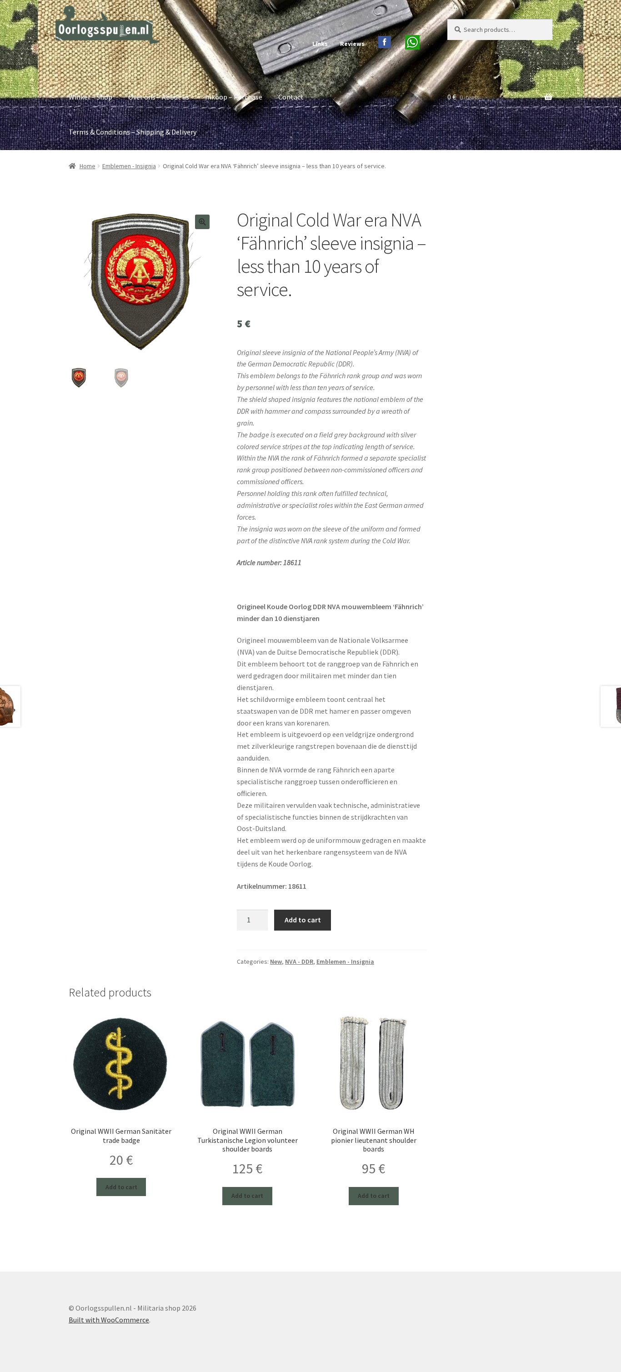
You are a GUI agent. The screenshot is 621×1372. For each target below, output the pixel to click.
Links (320, 44)
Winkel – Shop (90, 96)
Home (87, 166)
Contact (291, 96)
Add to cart (303, 919)
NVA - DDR (299, 961)
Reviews (352, 44)
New (276, 961)
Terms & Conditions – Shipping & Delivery (132, 131)
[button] (202, 222)
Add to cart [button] (121, 1187)
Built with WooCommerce (109, 1319)
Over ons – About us (158, 96)
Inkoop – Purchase (233, 96)
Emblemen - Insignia (129, 166)
